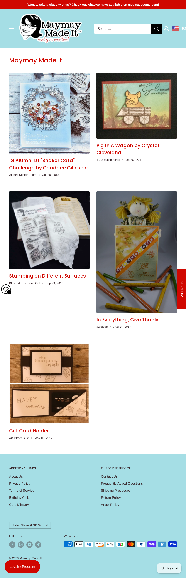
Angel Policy (110, 504)
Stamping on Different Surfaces (47, 276)
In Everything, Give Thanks (128, 319)
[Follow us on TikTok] (38, 544)
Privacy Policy (19, 483)
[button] (181, 289)
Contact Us (109, 476)
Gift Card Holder (29, 430)
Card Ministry (19, 504)
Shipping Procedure (115, 490)
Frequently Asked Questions (122, 483)
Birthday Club (19, 497)
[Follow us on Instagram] (21, 544)
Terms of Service (21, 490)
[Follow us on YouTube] (29, 544)
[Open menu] (11, 28)
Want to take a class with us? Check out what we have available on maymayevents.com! (93, 4)
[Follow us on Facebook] (12, 544)
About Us (16, 476)
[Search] (156, 29)
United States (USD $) (26, 525)
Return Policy (111, 497)
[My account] (166, 28)
